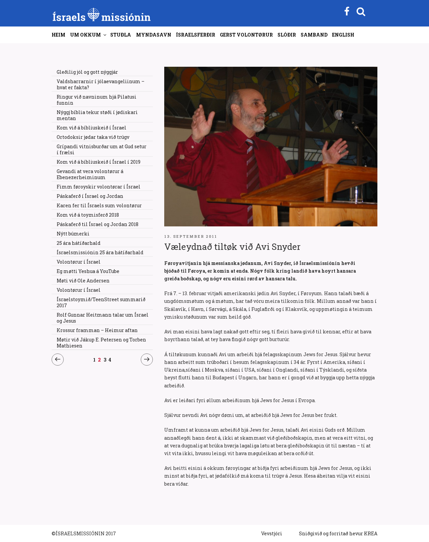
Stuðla (120, 35)
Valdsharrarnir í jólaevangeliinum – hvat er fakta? (100, 84)
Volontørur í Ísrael (79, 262)
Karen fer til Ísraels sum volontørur (99, 205)
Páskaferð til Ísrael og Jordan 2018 (97, 224)
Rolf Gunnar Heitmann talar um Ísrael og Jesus (102, 318)
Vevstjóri (271, 533)
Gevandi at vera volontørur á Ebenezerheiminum (90, 174)
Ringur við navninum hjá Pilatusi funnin (96, 100)
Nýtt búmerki (73, 233)
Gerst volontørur (246, 35)
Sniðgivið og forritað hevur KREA (338, 533)
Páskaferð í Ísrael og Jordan (90, 196)
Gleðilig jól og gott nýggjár (87, 72)
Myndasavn (153, 35)
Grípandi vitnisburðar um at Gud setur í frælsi (101, 149)
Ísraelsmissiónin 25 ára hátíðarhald (100, 252)
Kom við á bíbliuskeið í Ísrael (91, 127)
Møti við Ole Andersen (83, 280)
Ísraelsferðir (195, 35)
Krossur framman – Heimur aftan (97, 330)
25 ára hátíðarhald (79, 243)
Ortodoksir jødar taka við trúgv (93, 137)
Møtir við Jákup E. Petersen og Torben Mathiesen (101, 342)
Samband (314, 35)
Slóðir (287, 35)
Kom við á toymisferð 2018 (88, 215)
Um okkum (85, 35)
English (343, 35)
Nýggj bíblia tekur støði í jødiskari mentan (97, 115)
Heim (58, 35)
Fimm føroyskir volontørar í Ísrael (98, 186)
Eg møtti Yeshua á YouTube (88, 271)
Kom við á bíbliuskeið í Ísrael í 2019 (98, 162)
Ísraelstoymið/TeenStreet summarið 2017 (101, 302)
